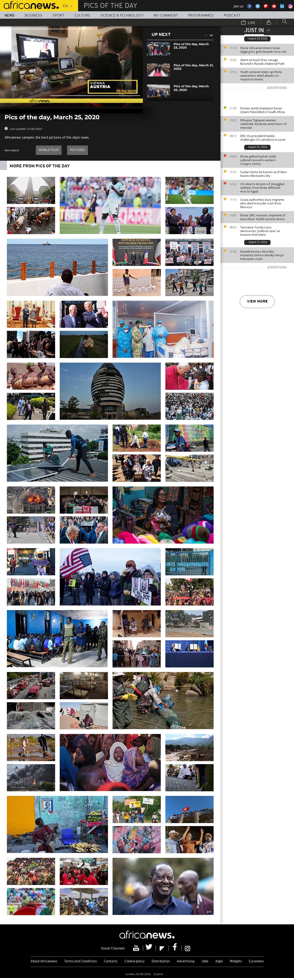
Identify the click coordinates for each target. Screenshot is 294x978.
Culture (82, 15)
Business (33, 15)
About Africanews (44, 961)
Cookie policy (134, 961)
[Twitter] (149, 948)
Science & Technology (122, 15)
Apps (219, 961)
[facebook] (175, 948)
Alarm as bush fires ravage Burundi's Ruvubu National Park (262, 61)
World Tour (49, 150)
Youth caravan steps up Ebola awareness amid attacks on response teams (261, 75)
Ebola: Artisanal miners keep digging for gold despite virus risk (263, 49)
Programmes (201, 15)
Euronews (256, 961)
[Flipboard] (162, 948)
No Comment (166, 15)
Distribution (161, 961)
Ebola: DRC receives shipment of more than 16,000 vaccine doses (262, 217)
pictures (77, 150)
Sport (58, 15)
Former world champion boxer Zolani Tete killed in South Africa (262, 110)
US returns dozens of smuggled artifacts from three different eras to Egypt (262, 187)
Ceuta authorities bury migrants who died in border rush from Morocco (262, 203)
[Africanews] (29, 4)
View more (257, 301)
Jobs (204, 961)
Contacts (111, 961)
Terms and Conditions (80, 961)
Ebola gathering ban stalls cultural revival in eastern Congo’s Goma (258, 160)
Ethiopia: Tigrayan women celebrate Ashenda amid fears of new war (263, 123)
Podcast (232, 15)
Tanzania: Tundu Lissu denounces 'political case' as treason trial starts (260, 230)
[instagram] (187, 948)
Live (251, 23)
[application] (71, 66)
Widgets (236, 961)
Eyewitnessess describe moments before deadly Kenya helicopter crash (262, 255)
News (10, 15)
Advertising (185, 961)
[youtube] (136, 948)
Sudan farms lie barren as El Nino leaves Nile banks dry (263, 174)
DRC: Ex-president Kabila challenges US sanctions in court (262, 137)
